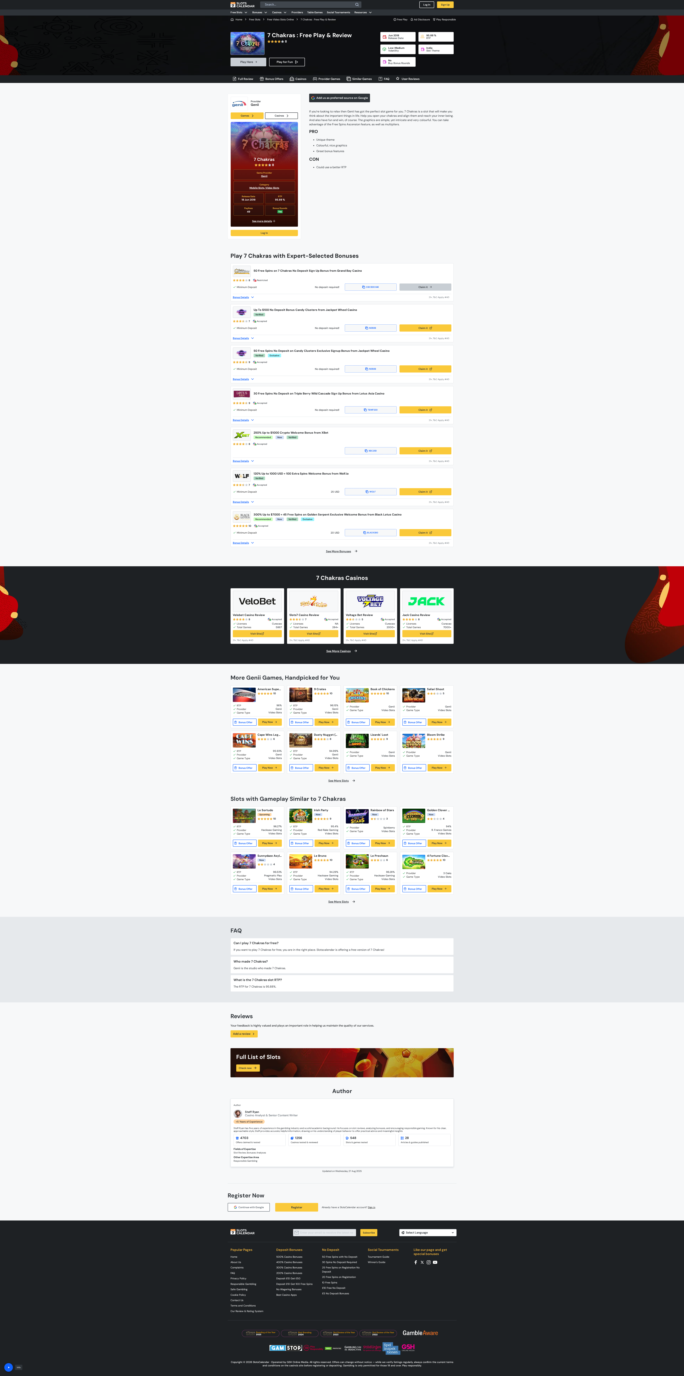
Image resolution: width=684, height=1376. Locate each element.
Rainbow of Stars (382, 810)
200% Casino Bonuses (289, 1273)
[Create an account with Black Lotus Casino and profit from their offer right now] (440, 542)
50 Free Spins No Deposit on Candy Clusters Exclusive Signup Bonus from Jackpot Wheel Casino (322, 350)
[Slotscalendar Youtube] (436, 1262)
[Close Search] (357, 4)
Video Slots (272, 187)
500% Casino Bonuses (289, 1256)
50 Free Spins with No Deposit (339, 1256)
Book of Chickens (383, 689)
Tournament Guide (378, 1256)
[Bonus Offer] (245, 722)
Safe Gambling (239, 1289)
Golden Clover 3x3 (439, 810)
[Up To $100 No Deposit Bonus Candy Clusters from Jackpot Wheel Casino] (242, 312)
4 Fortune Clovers (439, 855)
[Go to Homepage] (242, 4)
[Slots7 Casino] (313, 601)
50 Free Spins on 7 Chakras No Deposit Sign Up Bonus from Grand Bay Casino (308, 270)
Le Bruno (320, 855)
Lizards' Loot (379, 734)
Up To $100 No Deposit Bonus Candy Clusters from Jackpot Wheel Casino (305, 309)
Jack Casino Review (416, 615)
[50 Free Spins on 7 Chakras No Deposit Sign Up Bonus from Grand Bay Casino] (242, 271)
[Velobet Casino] (257, 601)
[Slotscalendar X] (423, 1262)
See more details (262, 221)
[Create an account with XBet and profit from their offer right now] (440, 461)
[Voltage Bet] (370, 601)
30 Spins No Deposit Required (339, 1262)
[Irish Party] (300, 816)
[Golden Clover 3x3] (413, 816)
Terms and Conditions (243, 1305)
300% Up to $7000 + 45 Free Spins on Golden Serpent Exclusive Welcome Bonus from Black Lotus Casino (328, 514)
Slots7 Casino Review (304, 615)
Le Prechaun (379, 855)
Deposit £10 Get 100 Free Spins (294, 1284)
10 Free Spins (329, 1282)
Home (234, 1256)
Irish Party (321, 810)
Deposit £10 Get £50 (288, 1278)
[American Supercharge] (244, 695)
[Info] (8, 1367)
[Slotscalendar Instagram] (429, 1262)
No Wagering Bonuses (288, 1289)
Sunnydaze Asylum (269, 855)
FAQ (233, 1273)
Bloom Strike (436, 734)
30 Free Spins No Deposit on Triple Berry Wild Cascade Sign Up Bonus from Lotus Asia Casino (319, 393)
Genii (264, 176)
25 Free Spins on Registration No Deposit (341, 1269)
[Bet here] (245, 640)
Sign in (371, 1207)
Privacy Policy (238, 1278)
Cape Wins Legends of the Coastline (270, 734)
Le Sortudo (265, 810)
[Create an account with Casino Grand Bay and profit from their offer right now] (440, 297)
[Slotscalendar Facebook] (417, 1262)
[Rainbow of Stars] (357, 816)
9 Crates (320, 689)
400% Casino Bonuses (289, 1262)
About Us (236, 1262)
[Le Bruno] (300, 861)
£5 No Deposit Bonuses (335, 1293)
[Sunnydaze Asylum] (244, 861)
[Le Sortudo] (244, 816)
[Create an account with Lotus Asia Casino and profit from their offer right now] (440, 420)
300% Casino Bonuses (289, 1267)
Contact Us (237, 1300)
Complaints (237, 1267)
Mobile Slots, (257, 187)
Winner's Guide (376, 1262)
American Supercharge (269, 689)
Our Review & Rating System (247, 1311)
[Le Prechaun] (357, 861)
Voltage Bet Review (359, 615)
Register (296, 1207)
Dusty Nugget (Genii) (325, 734)
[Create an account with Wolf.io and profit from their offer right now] (440, 502)
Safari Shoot (435, 689)
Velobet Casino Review (249, 615)
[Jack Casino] (426, 601)
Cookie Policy (238, 1294)
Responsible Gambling (243, 1284)
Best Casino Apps (286, 1294)
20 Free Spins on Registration (339, 1277)
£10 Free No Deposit (333, 1287)
